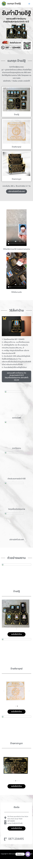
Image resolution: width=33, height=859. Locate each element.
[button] (4, 613)
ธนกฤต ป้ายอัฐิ (14, 3)
